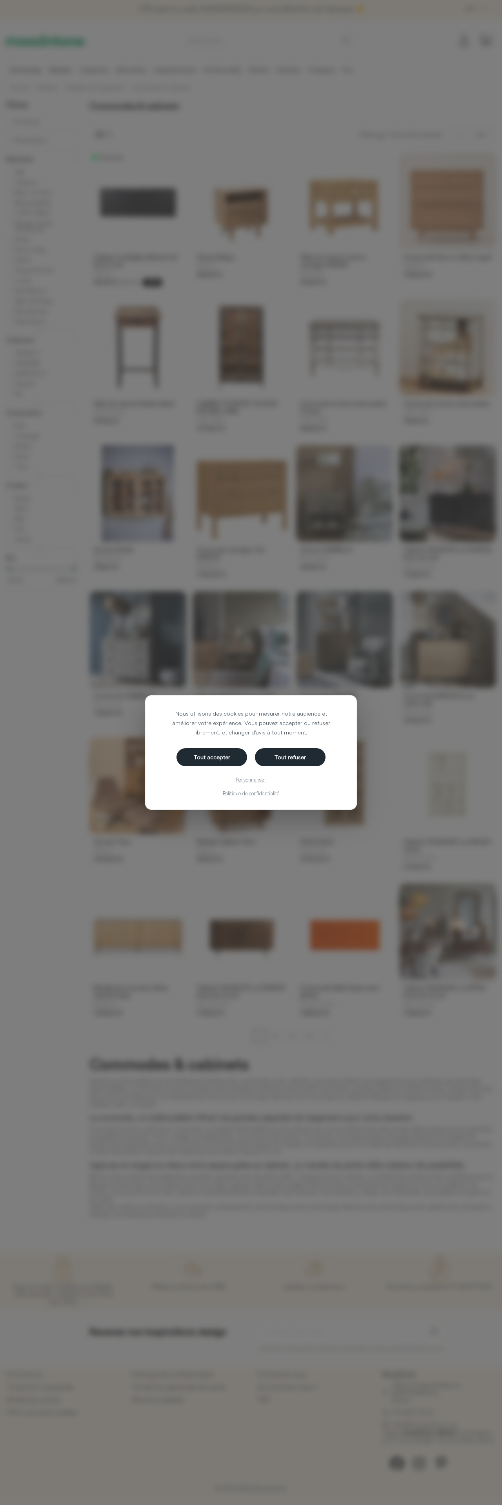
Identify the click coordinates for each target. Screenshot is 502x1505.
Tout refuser (290, 757)
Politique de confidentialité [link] (251, 793)
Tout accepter (212, 757)
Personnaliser (251, 779)
